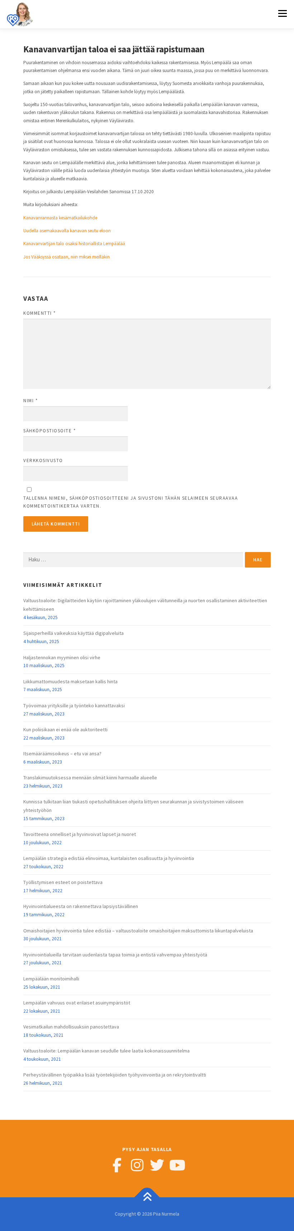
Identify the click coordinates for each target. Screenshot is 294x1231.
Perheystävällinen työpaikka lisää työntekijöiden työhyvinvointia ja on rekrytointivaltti (114, 1074)
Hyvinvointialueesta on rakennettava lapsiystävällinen (80, 906)
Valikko (282, 13)
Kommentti (39, 313)
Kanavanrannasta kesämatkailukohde (60, 218)
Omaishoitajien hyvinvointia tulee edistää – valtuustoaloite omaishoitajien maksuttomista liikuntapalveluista (138, 930)
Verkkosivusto (43, 460)
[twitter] (157, 1165)
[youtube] (177, 1165)
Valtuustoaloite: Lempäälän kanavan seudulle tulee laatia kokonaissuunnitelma (106, 1050)
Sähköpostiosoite (49, 431)
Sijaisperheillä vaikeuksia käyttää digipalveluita (73, 633)
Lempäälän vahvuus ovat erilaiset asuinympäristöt (76, 1002)
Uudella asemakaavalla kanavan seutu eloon (67, 231)
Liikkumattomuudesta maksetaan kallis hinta (70, 681)
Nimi (30, 401)
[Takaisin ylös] (147, 1197)
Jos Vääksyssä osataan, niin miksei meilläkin (66, 257)
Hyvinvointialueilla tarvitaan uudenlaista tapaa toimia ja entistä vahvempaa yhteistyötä (115, 954)
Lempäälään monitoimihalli (51, 978)
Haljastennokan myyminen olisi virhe (61, 657)
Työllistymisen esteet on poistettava (63, 882)
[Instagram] (137, 1165)
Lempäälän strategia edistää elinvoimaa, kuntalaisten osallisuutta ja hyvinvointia (108, 858)
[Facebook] (117, 1165)
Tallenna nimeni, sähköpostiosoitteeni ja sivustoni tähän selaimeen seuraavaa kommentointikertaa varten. (130, 502)
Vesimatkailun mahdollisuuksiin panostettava (71, 1026)
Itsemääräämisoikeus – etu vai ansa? (62, 753)
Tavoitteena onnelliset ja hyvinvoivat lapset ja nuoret (79, 834)
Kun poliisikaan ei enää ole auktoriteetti (65, 729)
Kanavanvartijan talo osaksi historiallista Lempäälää (74, 244)
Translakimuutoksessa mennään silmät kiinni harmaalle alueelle (90, 777)
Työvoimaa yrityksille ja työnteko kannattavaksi (74, 705)
